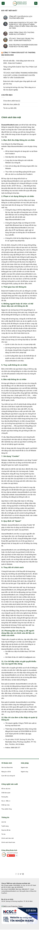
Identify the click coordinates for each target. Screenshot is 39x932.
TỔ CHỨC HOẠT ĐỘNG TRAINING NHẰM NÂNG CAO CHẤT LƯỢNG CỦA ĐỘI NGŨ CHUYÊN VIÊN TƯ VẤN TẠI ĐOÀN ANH (20, 75)
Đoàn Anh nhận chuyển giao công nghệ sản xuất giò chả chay (19, 83)
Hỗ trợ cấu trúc (5, 788)
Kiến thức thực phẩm (10, 104)
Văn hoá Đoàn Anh (7, 767)
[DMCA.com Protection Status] (12, 906)
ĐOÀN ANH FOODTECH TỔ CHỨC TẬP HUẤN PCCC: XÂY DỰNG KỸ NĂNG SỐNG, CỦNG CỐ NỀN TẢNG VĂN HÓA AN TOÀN (23, 25)
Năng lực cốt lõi (6, 771)
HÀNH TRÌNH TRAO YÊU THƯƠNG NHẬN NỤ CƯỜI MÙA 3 (21, 33)
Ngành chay (24, 771)
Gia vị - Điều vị (5, 801)
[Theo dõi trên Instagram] (18, 874)
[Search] (35, 3)
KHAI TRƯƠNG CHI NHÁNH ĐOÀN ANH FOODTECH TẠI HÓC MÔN (23, 45)
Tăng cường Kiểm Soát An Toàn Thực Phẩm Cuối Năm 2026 (20, 68)
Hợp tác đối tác (6, 830)
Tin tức (3, 834)
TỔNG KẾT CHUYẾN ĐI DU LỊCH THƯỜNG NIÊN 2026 (20, 17)
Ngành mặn (24, 767)
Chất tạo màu (5, 805)
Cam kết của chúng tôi (8, 775)
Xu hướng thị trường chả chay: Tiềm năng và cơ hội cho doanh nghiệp (19, 89)
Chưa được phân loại (10, 101)
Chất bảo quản (5, 792)
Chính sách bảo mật (7, 838)
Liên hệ (3, 822)
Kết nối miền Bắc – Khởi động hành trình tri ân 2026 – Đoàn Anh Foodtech (18, 62)
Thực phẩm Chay (6, 809)
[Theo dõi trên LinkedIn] (23, 874)
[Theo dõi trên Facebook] (16, 874)
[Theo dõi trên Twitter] (20, 874)
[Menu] (3, 3)
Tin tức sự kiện (8, 108)
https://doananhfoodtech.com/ (17, 146)
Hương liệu (4, 797)
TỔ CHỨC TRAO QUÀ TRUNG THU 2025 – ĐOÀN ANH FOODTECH (21, 39)
